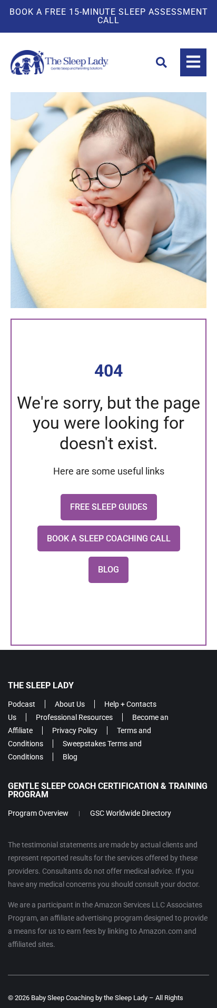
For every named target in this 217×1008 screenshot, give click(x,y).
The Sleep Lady (41, 685)
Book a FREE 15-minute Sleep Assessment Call (108, 16)
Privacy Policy (74, 730)
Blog (70, 757)
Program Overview (38, 813)
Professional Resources (74, 717)
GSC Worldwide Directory (130, 813)
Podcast (21, 704)
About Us (70, 704)
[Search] (161, 62)
